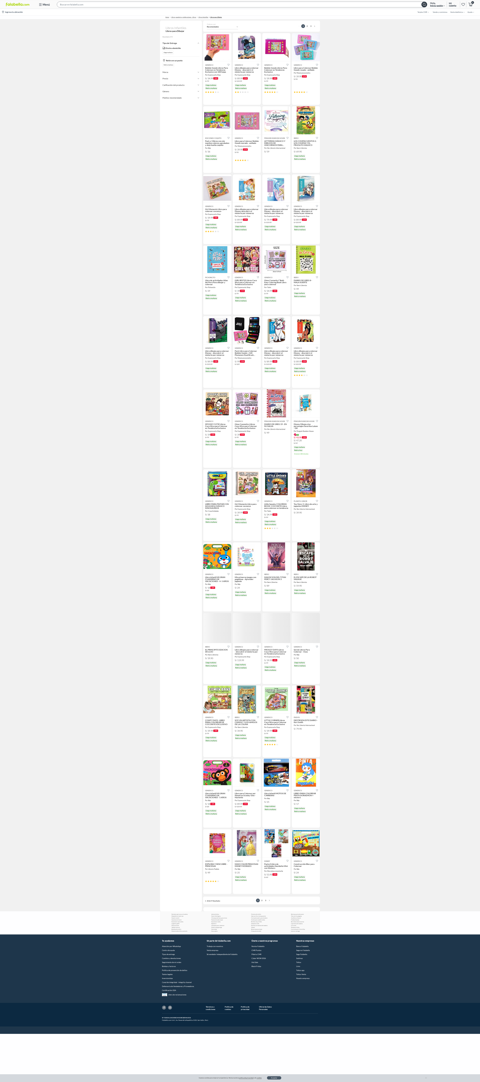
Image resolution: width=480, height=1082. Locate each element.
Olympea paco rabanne (217, 925)
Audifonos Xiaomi (296, 918)
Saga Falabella (301, 954)
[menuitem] (421, 12)
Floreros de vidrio (256, 914)
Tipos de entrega (168, 954)
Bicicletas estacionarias (297, 921)
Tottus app (300, 970)
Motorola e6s (175, 925)
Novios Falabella (258, 946)
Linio (298, 966)
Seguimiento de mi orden (171, 962)
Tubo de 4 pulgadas (296, 916)
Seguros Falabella (303, 950)
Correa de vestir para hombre (259, 918)
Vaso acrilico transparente (258, 916)
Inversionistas (167, 978)
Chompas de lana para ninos (219, 918)
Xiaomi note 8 (175, 918)
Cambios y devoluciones (171, 958)
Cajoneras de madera (297, 923)
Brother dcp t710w (256, 921)
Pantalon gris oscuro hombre (180, 914)
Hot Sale (255, 962)
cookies (259, 1078)
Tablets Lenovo (176, 927)
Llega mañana (168, 52)
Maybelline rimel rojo (178, 916)
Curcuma (293, 925)
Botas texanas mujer (256, 929)
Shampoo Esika (295, 927)
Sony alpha (214, 931)
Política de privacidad (245, 1008)
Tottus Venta (301, 974)
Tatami (253, 927)
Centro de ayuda (168, 950)
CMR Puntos (256, 950)
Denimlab (214, 929)
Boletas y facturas (169, 966)
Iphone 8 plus (215, 914)
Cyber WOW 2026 (259, 958)
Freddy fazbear (295, 920)
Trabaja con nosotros (215, 946)
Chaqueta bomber (256, 931)
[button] (242, 4)
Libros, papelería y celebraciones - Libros (183, 17)
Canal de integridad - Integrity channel (177, 982)
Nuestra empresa (303, 978)
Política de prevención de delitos (174, 970)
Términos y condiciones (210, 1008)
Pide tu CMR (256, 954)
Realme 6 (213, 923)
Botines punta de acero (297, 914)
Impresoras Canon (177, 920)
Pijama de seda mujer (217, 920)
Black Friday (256, 966)
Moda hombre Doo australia (179, 931)
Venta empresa (212, 950)
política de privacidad (246, 1078)
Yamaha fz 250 (255, 923)
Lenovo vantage (295, 931)
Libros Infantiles (203, 17)
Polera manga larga (216, 927)
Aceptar (274, 1078)
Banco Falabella (302, 946)
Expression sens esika (177, 921)
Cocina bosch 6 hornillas (298, 929)
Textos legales (167, 974)
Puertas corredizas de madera (259, 925)
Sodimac (299, 958)
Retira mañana (168, 65)
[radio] (206, 92)
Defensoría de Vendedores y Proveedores (178, 986)
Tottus (298, 962)
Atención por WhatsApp (171, 946)
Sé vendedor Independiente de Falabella (222, 954)
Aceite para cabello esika (258, 920)
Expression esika (215, 921)
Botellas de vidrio (176, 929)
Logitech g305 (176, 923)
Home (167, 17)
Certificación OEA (169, 990)
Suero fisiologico (216, 916)
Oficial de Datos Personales (265, 1008)
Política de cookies (229, 1008)
